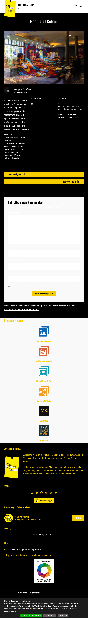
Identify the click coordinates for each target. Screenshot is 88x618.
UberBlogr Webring (44, 534)
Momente (24, 137)
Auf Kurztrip (26, 5)
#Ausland (22, 143)
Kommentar (14, 213)
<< (34, 534)
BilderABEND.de (44, 341)
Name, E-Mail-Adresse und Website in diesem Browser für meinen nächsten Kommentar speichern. (45, 286)
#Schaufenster (15, 152)
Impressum (36, 549)
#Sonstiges (8, 155)
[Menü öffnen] (76, 6)
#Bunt (14, 146)
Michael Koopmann (20, 92)
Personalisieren (49, 615)
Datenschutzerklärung (32, 608)
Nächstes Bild (71, 181)
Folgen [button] (78, 518)
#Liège (6, 149)
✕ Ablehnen (63, 615)
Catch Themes (35, 592)
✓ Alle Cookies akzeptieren (31, 615)
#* (16, 143)
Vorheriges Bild (17, 174)
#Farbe (21, 146)
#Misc (6, 152)
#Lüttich (20, 149)
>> (54, 534)
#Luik (13, 149)
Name (10, 248)
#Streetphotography (11, 137)
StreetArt (7, 140)
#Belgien (7, 146)
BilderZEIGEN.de (44, 361)
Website (11, 273)
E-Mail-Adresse (15, 261)
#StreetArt (18, 155)
